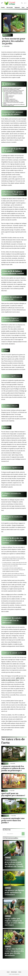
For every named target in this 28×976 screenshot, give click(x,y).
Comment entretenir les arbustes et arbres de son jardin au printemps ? (13, 768)
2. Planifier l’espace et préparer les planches (13, 93)
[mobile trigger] (2, 3)
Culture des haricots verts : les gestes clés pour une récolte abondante (14, 952)
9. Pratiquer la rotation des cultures (11, 101)
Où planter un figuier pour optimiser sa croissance (14, 892)
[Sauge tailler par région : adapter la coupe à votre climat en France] (14, 906)
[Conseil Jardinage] (10, 3)
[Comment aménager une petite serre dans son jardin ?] (14, 806)
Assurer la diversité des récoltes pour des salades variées (13, 103)
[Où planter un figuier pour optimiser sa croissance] (14, 878)
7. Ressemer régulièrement (9, 99)
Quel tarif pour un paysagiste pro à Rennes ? (13, 794)
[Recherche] (22, 3)
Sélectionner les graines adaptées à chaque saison (13, 90)
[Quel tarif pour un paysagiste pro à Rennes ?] (14, 781)
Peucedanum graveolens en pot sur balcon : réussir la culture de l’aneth (14, 863)
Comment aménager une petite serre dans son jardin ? (13, 820)
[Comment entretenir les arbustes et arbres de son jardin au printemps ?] (14, 754)
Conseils (4, 790)
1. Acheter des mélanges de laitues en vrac (13, 92)
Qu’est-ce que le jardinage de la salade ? (11, 89)
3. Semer (6, 94)
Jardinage (5, 763)
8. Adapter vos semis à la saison (10, 100)
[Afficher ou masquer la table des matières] (20, 84)
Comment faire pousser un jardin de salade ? (12, 88)
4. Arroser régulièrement (9, 95)
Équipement (5, 815)
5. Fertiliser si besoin (8, 96)
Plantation (7, 34)
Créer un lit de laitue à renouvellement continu (12, 91)
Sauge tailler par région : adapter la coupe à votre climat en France (14, 921)
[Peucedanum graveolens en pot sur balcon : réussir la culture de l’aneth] (14, 848)
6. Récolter (6, 98)
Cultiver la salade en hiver (8, 105)
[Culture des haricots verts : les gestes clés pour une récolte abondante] (14, 937)
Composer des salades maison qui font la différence (13, 104)
